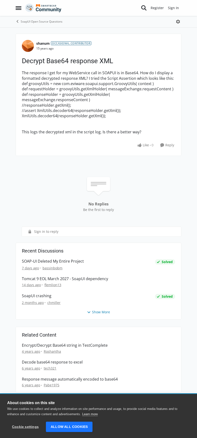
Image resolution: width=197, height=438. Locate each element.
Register (157, 8)
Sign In (173, 8)
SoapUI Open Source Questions (41, 21)
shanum (43, 43)
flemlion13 (52, 285)
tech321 (50, 368)
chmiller (54, 302)
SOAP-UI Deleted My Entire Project (53, 261)
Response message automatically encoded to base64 (70, 379)
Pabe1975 (51, 385)
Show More (101, 312)
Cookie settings (25, 427)
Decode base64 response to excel (52, 362)
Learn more (90, 414)
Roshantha (52, 351)
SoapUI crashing (36, 295)
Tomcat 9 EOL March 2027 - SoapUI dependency (65, 278)
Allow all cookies (69, 427)
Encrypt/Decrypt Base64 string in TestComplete (65, 345)
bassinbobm (52, 268)
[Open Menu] (178, 21)
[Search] (144, 8)
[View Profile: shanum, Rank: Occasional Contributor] (28, 46)
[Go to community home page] (43, 8)
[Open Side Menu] (18, 8)
